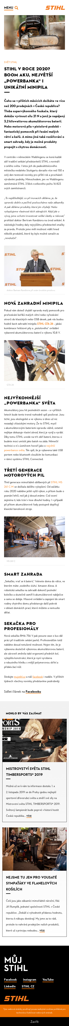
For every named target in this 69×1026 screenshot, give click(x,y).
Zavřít (34, 1021)
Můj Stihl (16, 963)
